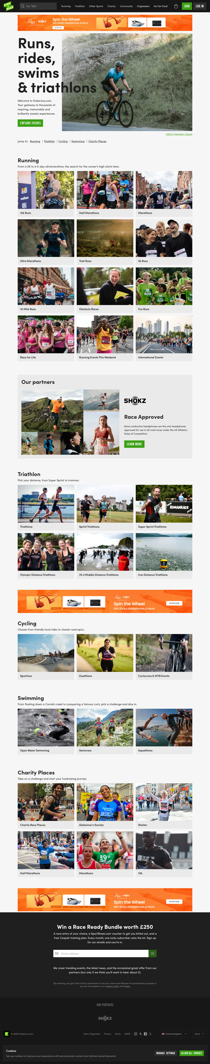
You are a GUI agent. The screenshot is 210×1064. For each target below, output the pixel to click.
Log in (200, 6)
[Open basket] (176, 6)
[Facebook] (146, 1033)
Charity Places (97, 141)
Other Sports (96, 6)
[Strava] (141, 1033)
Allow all (191, 1053)
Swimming (78, 141)
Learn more (134, 444)
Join (187, 6)
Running (66, 6)
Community (126, 6)
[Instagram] (136, 1033)
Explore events (30, 123)
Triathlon (80, 6)
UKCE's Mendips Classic (179, 134)
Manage (165, 1053)
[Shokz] (105, 1018)
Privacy (107, 1033)
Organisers (143, 6)
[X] (151, 1033)
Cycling (63, 141)
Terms (118, 1033)
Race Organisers (92, 1033)
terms (127, 986)
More (197, 1033)
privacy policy (112, 986)
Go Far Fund (160, 6)
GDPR (127, 1033)
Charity (111, 6)
